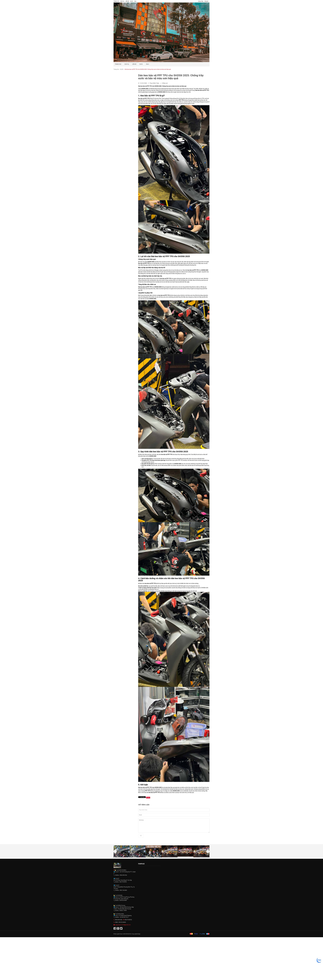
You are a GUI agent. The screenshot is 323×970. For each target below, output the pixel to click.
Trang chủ (116, 69)
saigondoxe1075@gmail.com (123, 924)
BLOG (131, 1)
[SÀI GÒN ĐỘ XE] (125, 865)
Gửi (141, 835)
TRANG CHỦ (116, 1)
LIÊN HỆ (127, 1)
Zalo (135, 1)
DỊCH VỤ (122, 1)
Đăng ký (206, 1)
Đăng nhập (200, 1)
